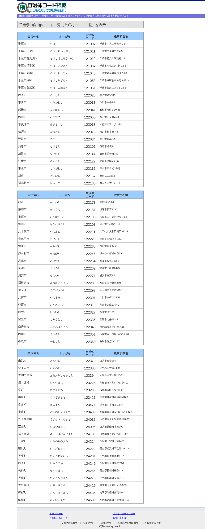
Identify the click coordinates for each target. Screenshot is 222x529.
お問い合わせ (119, 518)
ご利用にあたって (59, 518)
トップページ (56, 513)
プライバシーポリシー (124, 513)
